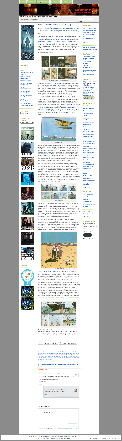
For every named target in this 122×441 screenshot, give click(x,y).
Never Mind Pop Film (88, 152)
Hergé (56, 353)
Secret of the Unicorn (55, 354)
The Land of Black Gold (48, 44)
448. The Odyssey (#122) (89, 28)
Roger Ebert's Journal (88, 157)
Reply (40, 384)
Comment (72, 425)
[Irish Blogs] (86, 90)
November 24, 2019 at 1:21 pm (58, 373)
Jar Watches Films (88, 136)
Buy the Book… (43, 2)
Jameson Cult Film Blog (89, 134)
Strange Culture (87, 168)
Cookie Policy (67, 438)
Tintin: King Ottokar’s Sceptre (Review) (49, 364)
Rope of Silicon (87, 201)
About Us (31, 2)
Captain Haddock (47, 353)
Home (23, 2)
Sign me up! (88, 235)
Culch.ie (85, 115)
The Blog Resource (88, 95)
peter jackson (65, 353)
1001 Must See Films (88, 108)
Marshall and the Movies (89, 143)
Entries (26, 19)
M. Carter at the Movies (89, 141)
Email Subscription (89, 221)
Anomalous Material (88, 113)
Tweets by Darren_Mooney (90, 49)
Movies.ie (85, 199)
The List (85, 173)
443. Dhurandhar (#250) (89, 38)
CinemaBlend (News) (88, 194)
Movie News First (87, 146)
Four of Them (86, 129)
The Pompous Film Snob (89, 176)
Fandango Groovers (88, 124)
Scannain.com (86, 162)
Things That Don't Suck (89, 180)
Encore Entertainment (88, 122)
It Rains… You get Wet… (89, 131)
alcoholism (64, 351)
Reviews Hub (67, 2)
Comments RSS (34, 19)
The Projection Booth (88, 178)
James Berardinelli (88, 214)
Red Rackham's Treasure (44, 354)
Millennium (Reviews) (25, 80)
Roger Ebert (86, 216)
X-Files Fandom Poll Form (26, 105)
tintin (55, 357)
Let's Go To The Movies (89, 139)
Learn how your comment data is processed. (68, 428)
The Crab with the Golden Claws (45, 357)
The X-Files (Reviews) (25, 103)
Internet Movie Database (89, 197)
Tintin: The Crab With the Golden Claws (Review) (54, 25)
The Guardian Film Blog (89, 204)
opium (60, 353)
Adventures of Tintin (56, 351)
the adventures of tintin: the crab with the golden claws (65, 356)
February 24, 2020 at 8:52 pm (56, 389)
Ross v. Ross (86, 159)
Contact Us (55, 2)
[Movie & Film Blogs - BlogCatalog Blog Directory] (90, 89)
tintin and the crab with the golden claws (66, 357)
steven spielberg (65, 354)
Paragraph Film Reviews (89, 155)
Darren (46, 389)
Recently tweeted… (89, 47)
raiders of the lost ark (74, 353)
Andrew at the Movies (88, 111)
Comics (45, 351)
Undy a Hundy (86, 187)
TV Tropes (85, 206)
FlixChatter (86, 127)
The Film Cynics (87, 171)
